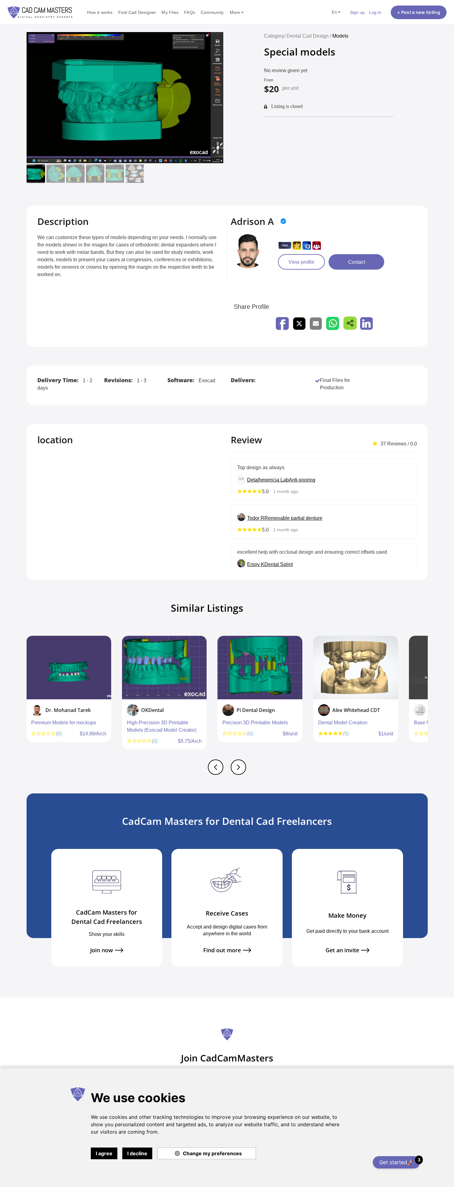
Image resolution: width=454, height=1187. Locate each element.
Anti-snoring (302, 479)
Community (212, 12)
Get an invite (342, 950)
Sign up (357, 12)
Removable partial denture (293, 518)
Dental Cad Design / (309, 35)
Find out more (222, 950)
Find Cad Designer (137, 12)
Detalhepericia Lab (268, 479)
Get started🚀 (399, 1161)
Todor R (255, 518)
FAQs (189, 12)
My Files (170, 12)
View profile (301, 261)
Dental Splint (278, 564)
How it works (100, 12)
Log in (375, 12)
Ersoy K (255, 564)
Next (426, 696)
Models (340, 35)
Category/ (274, 35)
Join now (101, 950)
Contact (356, 261)
